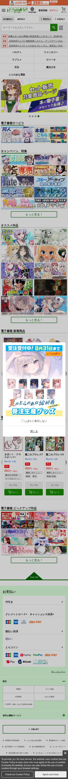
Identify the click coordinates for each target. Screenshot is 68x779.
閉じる (34, 431)
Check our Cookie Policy (17, 774)
